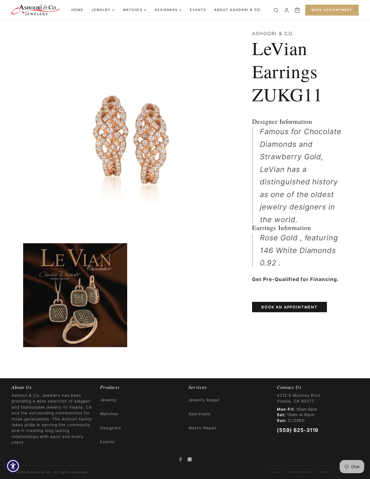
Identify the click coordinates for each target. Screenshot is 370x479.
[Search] (276, 10)
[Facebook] (180, 459)
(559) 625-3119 (297, 430)
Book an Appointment (289, 307)
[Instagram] (189, 459)
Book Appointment (332, 10)
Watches (133, 10)
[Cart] (297, 10)
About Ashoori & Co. (237, 10)
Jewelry (101, 10)
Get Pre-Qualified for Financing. (295, 279)
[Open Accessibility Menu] (13, 466)
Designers (166, 10)
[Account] (286, 10)
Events (198, 10)
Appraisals (199, 413)
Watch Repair (202, 428)
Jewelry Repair (204, 400)
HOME (77, 10)
